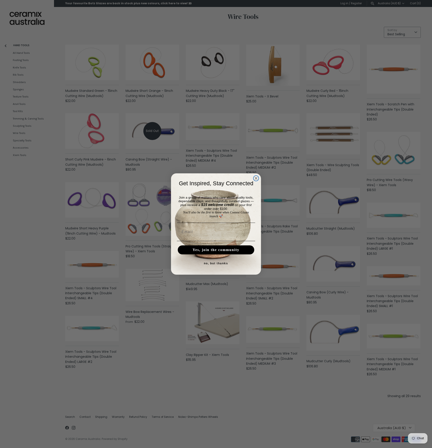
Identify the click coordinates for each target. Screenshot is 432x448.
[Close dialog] (256, 178)
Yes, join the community (216, 250)
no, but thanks (216, 263)
